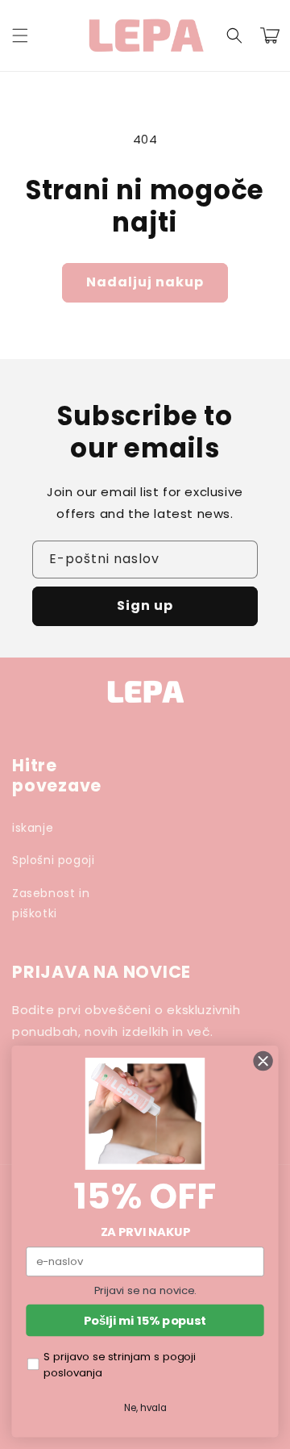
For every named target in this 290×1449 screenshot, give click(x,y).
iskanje (32, 828)
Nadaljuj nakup (145, 282)
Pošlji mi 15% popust (144, 1320)
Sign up (145, 605)
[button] (20, 35)
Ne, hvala (145, 1407)
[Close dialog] (263, 1060)
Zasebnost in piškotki (50, 903)
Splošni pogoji (53, 860)
